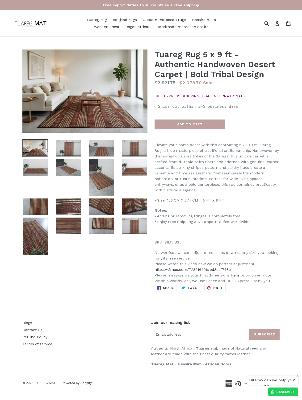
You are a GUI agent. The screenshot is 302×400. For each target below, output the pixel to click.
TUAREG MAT (45, 383)
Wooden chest (106, 27)
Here (235, 275)
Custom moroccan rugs (164, 19)
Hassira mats (204, 19)
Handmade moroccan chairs (182, 27)
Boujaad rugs (125, 19)
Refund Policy (34, 337)
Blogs (27, 323)
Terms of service (37, 344)
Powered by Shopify (77, 383)
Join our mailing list (170, 322)
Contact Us (32, 330)
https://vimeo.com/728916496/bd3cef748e (193, 269)
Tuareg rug (96, 19)
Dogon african (138, 27)
